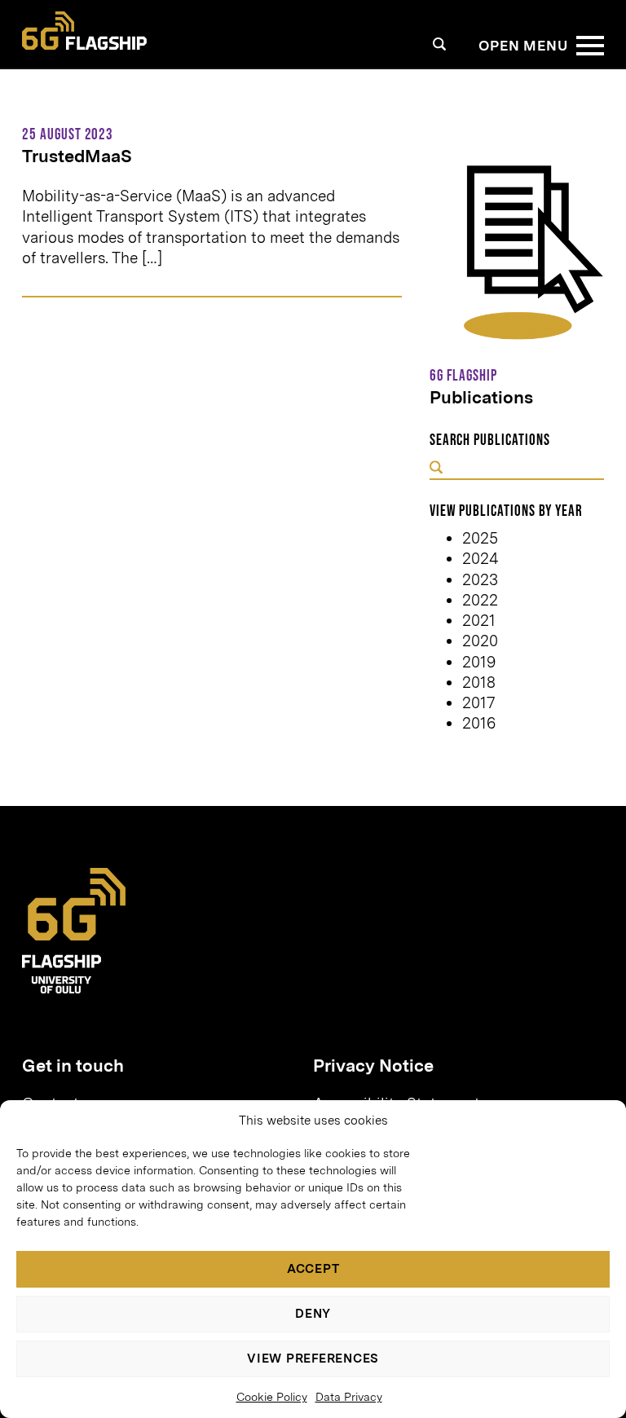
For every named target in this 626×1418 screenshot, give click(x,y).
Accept (313, 1269)
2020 (480, 641)
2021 (479, 620)
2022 (480, 600)
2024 (480, 558)
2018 (479, 682)
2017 (478, 703)
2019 (479, 662)
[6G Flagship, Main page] (84, 31)
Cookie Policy (271, 1396)
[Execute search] (436, 469)
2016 (479, 723)
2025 (480, 538)
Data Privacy (348, 1396)
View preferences (313, 1358)
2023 (480, 579)
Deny (313, 1313)
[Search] (440, 43)
